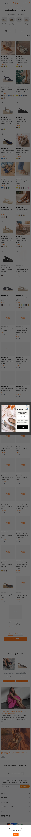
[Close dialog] (27, 406)
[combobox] (18, 417)
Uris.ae (22, 421)
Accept (15, 834)
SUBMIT (22, 427)
